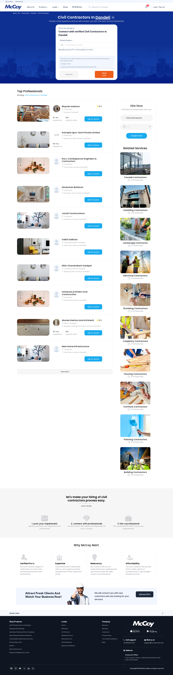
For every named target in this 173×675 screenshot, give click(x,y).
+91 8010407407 (129, 643)
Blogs (65, 7)
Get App (10, 1)
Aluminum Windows (68, 645)
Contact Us (106, 632)
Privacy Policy (106, 635)
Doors (64, 625)
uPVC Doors (66, 632)
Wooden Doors (67, 639)
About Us (30, 7)
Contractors (26, 13)
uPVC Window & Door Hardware (20, 625)
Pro (19, 13)
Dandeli (33, 13)
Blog (103, 642)
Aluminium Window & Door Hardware (21, 632)
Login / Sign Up (159, 7)
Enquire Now (136, 135)
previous (68, 74)
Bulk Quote (19, 1)
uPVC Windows (67, 642)
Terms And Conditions (109, 639)
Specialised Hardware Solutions (20, 635)
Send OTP (104, 74)
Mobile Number (66, 40)
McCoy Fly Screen (15, 649)
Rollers (11, 645)
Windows (65, 628)
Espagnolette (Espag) (16, 628)
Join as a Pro (144, 594)
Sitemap (105, 628)
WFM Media (77, 7)
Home (14, 13)
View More (65, 371)
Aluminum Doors (67, 635)
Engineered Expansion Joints (19, 652)
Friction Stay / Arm (15, 642)
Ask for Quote (93, 119)
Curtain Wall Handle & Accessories (21, 639)
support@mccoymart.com (154, 643)
